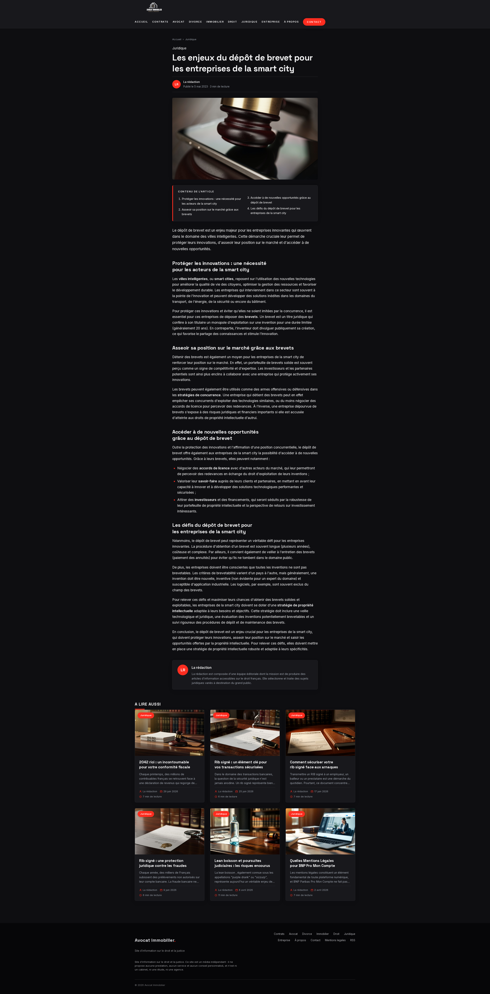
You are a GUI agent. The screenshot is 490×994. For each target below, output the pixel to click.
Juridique (249, 21)
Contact (314, 21)
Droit (232, 21)
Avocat (179, 21)
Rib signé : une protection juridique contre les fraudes (163, 863)
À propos (291, 21)
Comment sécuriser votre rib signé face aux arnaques (314, 764)
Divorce (195, 21)
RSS (352, 940)
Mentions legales (335, 940)
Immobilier (215, 21)
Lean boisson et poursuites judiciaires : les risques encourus (242, 863)
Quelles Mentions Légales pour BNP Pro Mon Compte (312, 863)
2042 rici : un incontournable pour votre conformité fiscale (164, 764)
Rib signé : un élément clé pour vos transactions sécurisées (241, 764)
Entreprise (271, 21)
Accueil (141, 21)
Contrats (160, 21)
